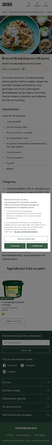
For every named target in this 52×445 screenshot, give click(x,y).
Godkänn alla (37, 246)
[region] (26, 222)
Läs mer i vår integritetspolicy (26, 232)
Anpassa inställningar (26, 239)
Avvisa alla (15, 246)
